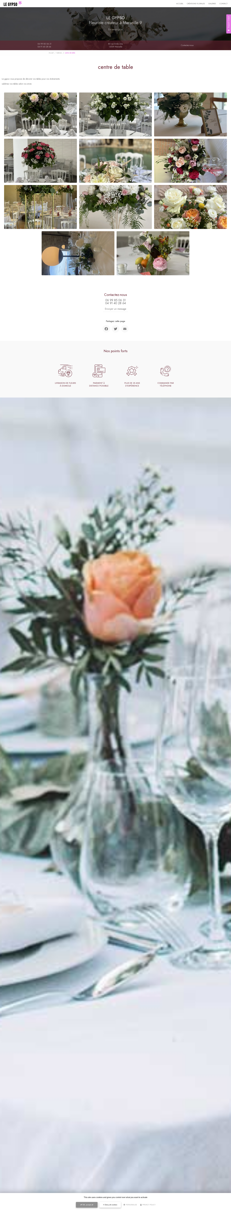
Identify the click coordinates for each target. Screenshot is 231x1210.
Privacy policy (149, 1205)
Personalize (131, 1205)
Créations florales (196, 3)
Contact (223, 3)
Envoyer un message (115, 309)
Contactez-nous (187, 45)
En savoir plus (115, 29)
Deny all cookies (110, 1205)
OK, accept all (87, 1205)
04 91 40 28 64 (44, 46)
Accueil (179, 3)
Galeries (212, 3)
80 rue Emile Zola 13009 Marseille (115, 45)
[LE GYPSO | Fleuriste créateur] (13, 3)
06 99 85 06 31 (44, 43)
